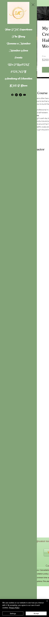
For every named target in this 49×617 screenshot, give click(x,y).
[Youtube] (24, 94)
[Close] (46, 602)
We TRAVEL (18, 64)
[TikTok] (20, 94)
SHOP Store (18, 85)
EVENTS (18, 71)
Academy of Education (18, 78)
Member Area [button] (18, 50)
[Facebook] (12, 94)
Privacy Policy (14, 607)
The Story (18, 36)
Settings (13, 613)
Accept (36, 613)
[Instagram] (16, 94)
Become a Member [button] (18, 43)
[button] (33, 5)
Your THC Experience (18, 29)
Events (18, 57)
